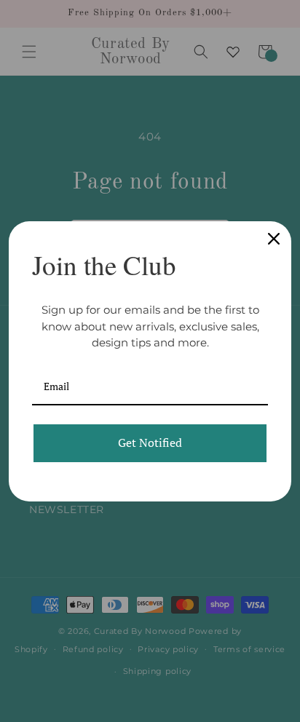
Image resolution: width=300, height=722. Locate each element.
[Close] (273, 238)
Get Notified (150, 443)
